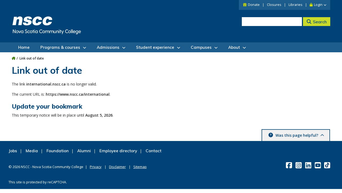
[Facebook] (289, 165)
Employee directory (118, 150)
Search (320, 21)
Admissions (108, 47)
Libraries (295, 4)
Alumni (84, 150)
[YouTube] (318, 165)
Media (32, 150)
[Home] (13, 58)
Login (318, 4)
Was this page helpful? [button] (296, 135)
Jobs (13, 150)
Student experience (155, 47)
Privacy (96, 166)
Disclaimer (117, 166)
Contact (153, 150)
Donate (254, 4)
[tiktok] (328, 165)
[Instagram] (299, 165)
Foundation (57, 150)
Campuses (201, 47)
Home (24, 47)
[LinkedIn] (308, 165)
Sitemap (140, 166)
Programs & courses (60, 47)
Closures (274, 4)
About (234, 47)
